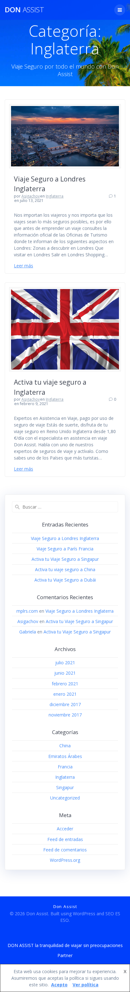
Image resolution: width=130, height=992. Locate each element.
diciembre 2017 (65, 704)
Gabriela (27, 632)
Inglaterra (54, 196)
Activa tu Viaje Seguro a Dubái (65, 580)
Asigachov (30, 196)
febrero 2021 (65, 684)
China (65, 746)
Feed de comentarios (65, 850)
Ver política (85, 985)
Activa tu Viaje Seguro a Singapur (65, 559)
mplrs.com (27, 611)
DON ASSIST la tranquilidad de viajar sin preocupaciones (65, 945)
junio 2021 (65, 673)
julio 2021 (65, 663)
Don (24, 9)
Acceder (65, 829)
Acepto (59, 985)
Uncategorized (65, 798)
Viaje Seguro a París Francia (65, 549)
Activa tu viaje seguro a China (65, 569)
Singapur (65, 787)
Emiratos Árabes (65, 756)
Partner (65, 955)
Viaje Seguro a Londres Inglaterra (65, 538)
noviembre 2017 (65, 715)
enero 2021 (65, 694)
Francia (65, 767)
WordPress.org (65, 860)
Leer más (23, 266)
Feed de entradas (65, 839)
